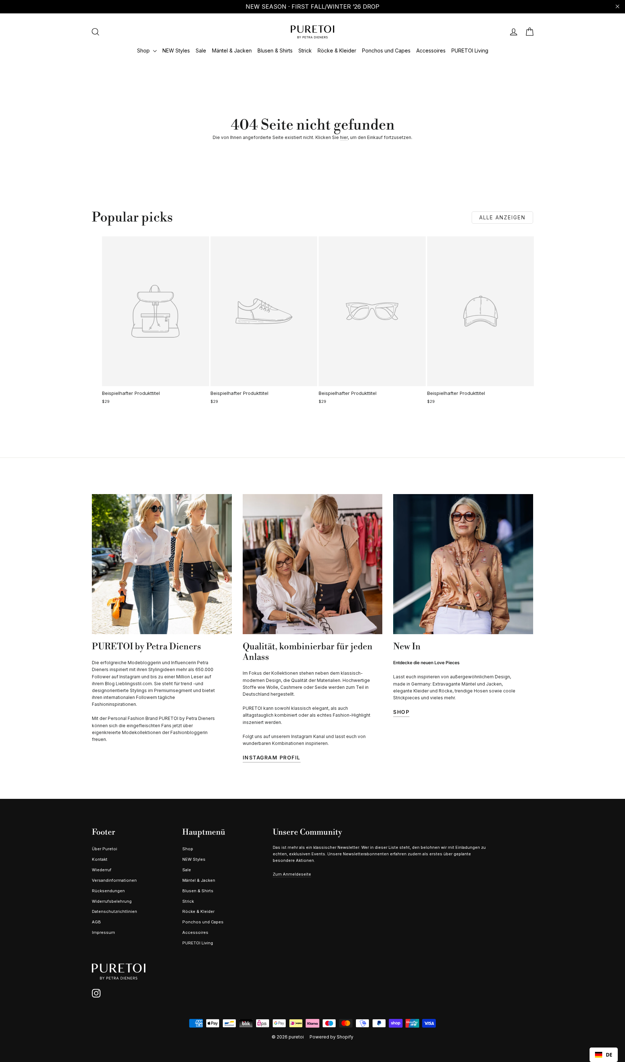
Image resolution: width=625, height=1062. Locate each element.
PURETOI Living (469, 50)
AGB (96, 921)
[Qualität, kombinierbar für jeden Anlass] (313, 564)
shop (401, 712)
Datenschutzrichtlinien (114, 911)
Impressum (103, 932)
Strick (305, 50)
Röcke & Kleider (337, 50)
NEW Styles (176, 50)
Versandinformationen (114, 880)
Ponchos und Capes (386, 50)
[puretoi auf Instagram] (96, 993)
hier (344, 137)
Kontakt (99, 859)
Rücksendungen (108, 890)
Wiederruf (101, 869)
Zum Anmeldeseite (292, 874)
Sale (201, 50)
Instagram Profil (272, 757)
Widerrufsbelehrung (112, 901)
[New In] (463, 564)
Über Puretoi (104, 848)
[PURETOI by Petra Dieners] (162, 564)
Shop (144, 50)
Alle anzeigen (502, 217)
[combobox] (604, 1055)
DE (609, 1054)
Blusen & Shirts (275, 50)
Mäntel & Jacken (232, 50)
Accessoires (431, 50)
